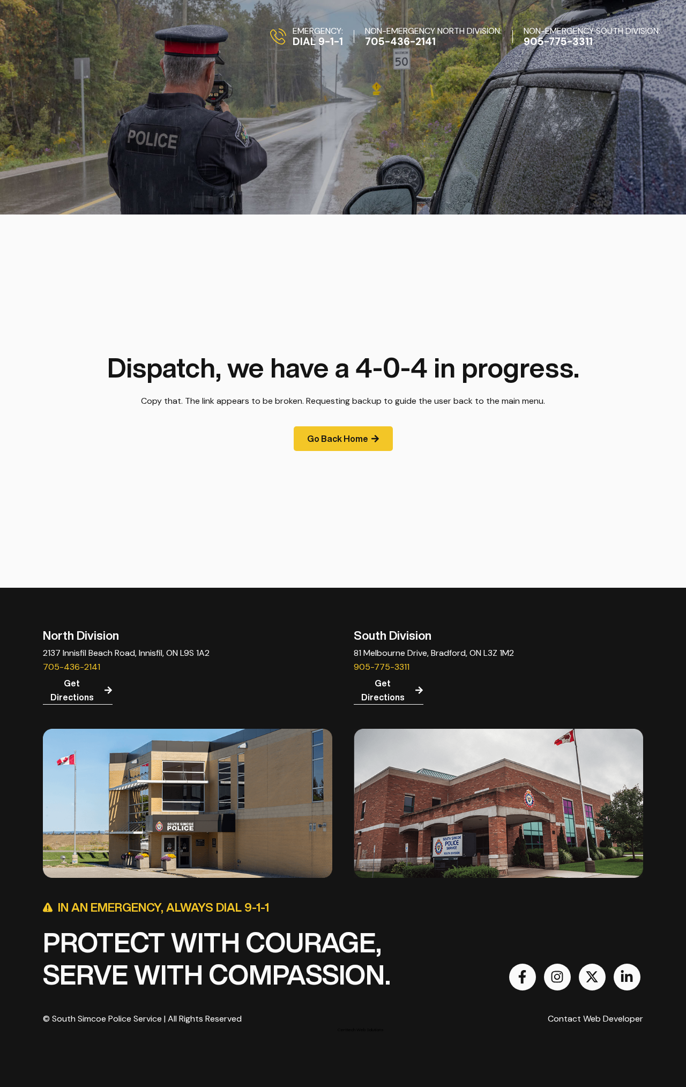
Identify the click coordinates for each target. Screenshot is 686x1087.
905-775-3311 (381, 666)
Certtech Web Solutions (361, 1029)
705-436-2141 (71, 666)
